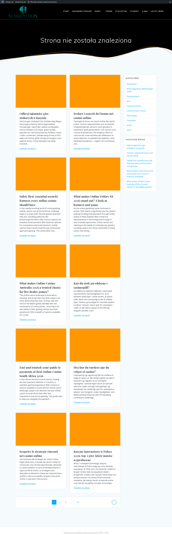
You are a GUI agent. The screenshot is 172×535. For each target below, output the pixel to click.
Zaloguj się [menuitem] (9, 2)
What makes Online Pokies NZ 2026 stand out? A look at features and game (93, 200)
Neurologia (132, 115)
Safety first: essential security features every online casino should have (39, 200)
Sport (129, 130)
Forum (109, 11)
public (129, 125)
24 (79, 502)
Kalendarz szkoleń (82, 11)
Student (134, 11)
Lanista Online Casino (136, 110)
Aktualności (132, 84)
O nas (145, 11)
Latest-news (157, 11)
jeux (128, 101)
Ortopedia (131, 120)
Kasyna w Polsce (134, 106)
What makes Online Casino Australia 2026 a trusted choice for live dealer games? (40, 287)
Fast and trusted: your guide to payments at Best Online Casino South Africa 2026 (41, 372)
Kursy (98, 11)
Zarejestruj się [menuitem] (20, 2)
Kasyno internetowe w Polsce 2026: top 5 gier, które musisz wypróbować (93, 456)
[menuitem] (2, 2)
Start (66, 11)
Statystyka (121, 11)
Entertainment (133, 96)
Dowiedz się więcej (28, 148)
